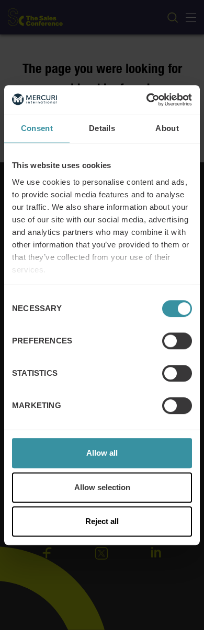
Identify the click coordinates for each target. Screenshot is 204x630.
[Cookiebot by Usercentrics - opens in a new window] (146, 99)
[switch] (177, 340)
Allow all (102, 452)
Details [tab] (102, 128)
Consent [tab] (37, 128)
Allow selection (102, 487)
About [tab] (167, 128)
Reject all (102, 521)
